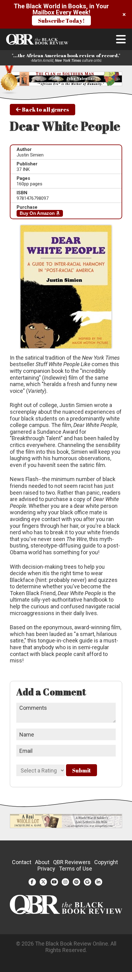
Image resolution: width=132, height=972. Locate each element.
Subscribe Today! (61, 20)
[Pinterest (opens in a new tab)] (76, 882)
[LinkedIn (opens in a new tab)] (98, 882)
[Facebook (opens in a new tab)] (32, 882)
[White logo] (66, 912)
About (42, 862)
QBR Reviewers (72, 862)
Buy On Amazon (38, 213)
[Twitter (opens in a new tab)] (43, 882)
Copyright (106, 862)
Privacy (46, 868)
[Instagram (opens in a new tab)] (65, 882)
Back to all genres (45, 109)
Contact (21, 862)
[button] (121, 39)
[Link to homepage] (66, 39)
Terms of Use (75, 868)
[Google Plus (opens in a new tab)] (87, 882)
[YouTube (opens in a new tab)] (54, 882)
